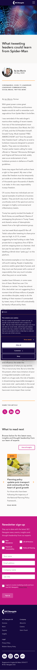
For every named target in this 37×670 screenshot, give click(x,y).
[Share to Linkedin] (11, 411)
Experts (4, 630)
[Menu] (33, 2)
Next (33, 482)
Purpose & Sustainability (10, 548)
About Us (23, 623)
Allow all (18, 345)
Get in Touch (24, 630)
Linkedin (4, 656)
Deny (18, 356)
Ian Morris (8, 99)
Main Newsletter (9, 542)
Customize (17, 350)
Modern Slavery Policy (9, 646)
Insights (4, 634)
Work (4, 626)
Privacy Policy (23, 587)
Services (4, 623)
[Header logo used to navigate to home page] (18, 3)
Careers (22, 626)
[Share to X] (4, 411)
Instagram (10, 656)
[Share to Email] (17, 411)
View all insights (27, 447)
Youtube (16, 656)
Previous (3, 482)
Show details (28, 339)
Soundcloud (22, 656)
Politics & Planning (29, 548)
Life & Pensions (28, 542)
